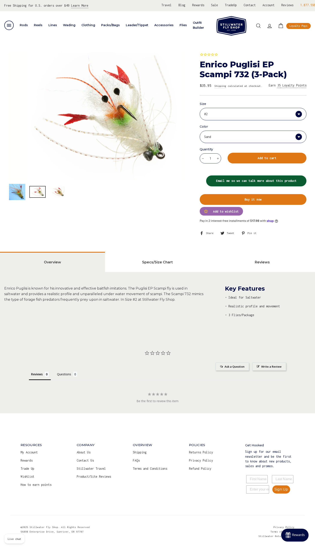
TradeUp (231, 5)
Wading (69, 25)
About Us (83, 452)
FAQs (136, 460)
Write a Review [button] (271, 366)
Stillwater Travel (91, 468)
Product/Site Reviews (94, 476)
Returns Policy (201, 452)
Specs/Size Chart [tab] (157, 262)
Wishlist (27, 476)
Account (268, 5)
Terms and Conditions (150, 468)
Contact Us (85, 460)
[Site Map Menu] (9, 25)
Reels (38, 25)
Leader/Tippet (137, 25)
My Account (29, 452)
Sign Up (281, 489)
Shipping (220, 86)
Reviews (287, 5)
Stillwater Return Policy (276, 536)
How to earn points (36, 484)
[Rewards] (295, 535)
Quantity (206, 149)
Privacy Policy (201, 460)
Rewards (198, 5)
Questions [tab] (64, 374)
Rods (24, 25)
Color (204, 126)
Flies (183, 25)
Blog (181, 5)
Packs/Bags (110, 25)
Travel (166, 5)
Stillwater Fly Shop (231, 25)
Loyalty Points (291, 85)
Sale (214, 5)
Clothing (88, 25)
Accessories (164, 25)
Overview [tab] (52, 262)
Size (203, 104)
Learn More (79, 5)
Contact (250, 5)
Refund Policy (200, 468)
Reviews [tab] (262, 262)
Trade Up (27, 468)
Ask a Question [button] (234, 366)
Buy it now (253, 199)
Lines (52, 25)
